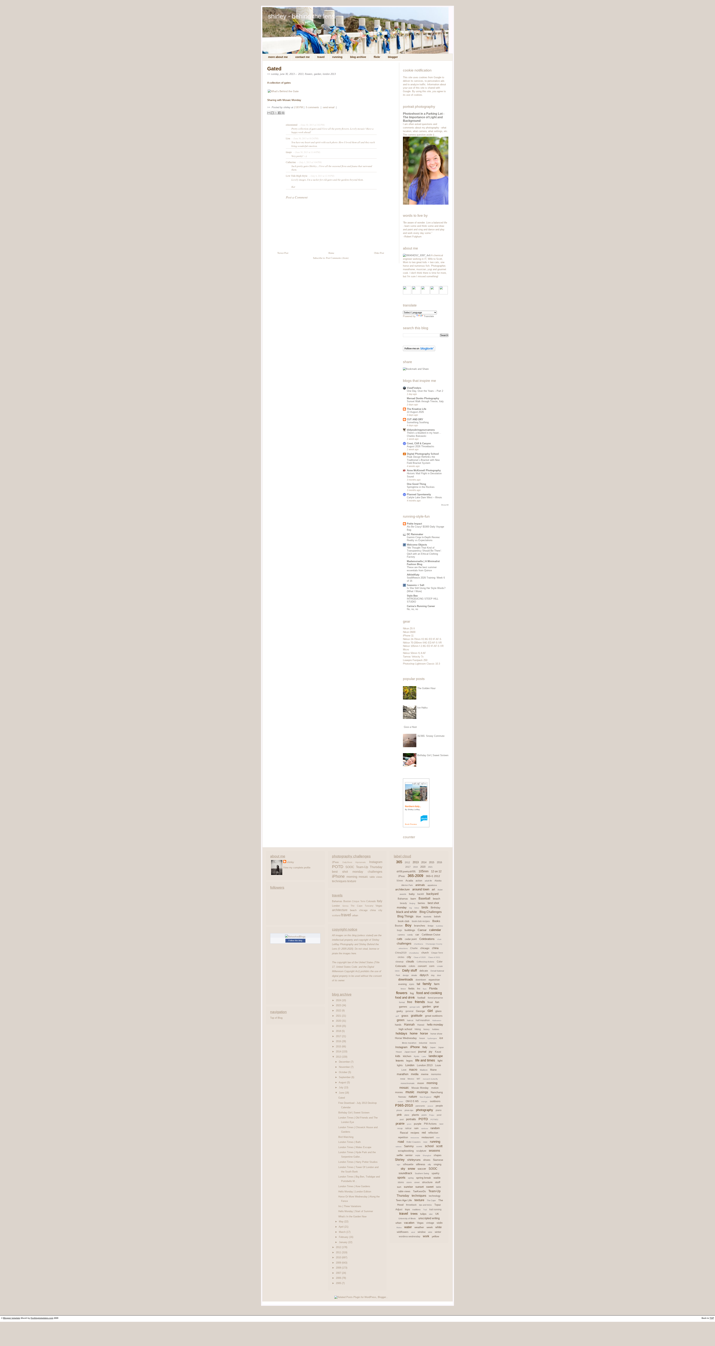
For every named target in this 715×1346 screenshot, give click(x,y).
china (373, 910)
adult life (428, 881)
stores (401, 1182)
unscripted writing (429, 1218)
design (406, 975)
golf (397, 1016)
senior (409, 1155)
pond (439, 1115)
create (440, 966)
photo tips (409, 1110)
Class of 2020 (420, 957)
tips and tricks (425, 1205)
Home (331, 253)
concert (422, 965)
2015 (339, 1046)
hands (398, 1024)
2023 (339, 1005)
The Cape (356, 906)
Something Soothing (418, 422)
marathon (402, 1074)
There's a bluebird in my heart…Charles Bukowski (424, 434)
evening (402, 984)
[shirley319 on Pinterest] (425, 293)
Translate (429, 316)
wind (413, 1232)
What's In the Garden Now (352, 1216)
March (342, 1232)
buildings (410, 930)
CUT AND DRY (415, 419)
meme (424, 1074)
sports (401, 1177)
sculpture (421, 1150)
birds (425, 907)
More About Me (278, 56)
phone (399, 1110)
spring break (423, 1177)
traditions (416, 1209)
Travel (321, 56)
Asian (440, 890)
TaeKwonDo (419, 1191)
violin (440, 1222)
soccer (422, 1168)
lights (400, 1065)
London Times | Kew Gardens (354, 1186)
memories (436, 1074)
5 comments (313, 107)
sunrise (408, 1186)
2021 (339, 1015)
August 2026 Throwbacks (420, 446)
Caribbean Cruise (431, 934)
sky (403, 1168)
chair (439, 939)
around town (420, 889)
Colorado (371, 901)
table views (376, 876)
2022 (339, 1010)
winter (438, 1232)
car (417, 934)
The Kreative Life (416, 409)
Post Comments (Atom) (337, 258)
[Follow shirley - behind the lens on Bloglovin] (419, 350)
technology (435, 1195)
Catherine (291, 162)
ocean (400, 1101)
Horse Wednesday (406, 1038)
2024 (339, 1000)
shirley (290, 862)
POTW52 (434, 1119)
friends (420, 1002)
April (341, 1226)
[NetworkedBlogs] (295, 936)
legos (409, 1060)
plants (415, 1114)
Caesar (422, 930)
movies (399, 1092)
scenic (419, 1146)
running (435, 1141)
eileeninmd (291, 124)
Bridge (430, 926)
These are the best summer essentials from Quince (422, 569)
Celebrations (427, 938)
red (424, 1132)
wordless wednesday (409, 1236)
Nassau (402, 1097)
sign (398, 1165)
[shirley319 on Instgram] (443, 293)
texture (351, 881)
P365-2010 (404, 1105)
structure (427, 1182)
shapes (437, 1155)
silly (429, 1164)
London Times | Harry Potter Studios (358, 1162)
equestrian (434, 979)
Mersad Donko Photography (423, 398)
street (417, 1182)
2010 (339, 1257)
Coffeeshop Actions (425, 962)
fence (403, 989)
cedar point (411, 939)
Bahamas (337, 901)
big (410, 908)
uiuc (431, 1214)
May (341, 1221)
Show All (444, 505)
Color (439, 961)
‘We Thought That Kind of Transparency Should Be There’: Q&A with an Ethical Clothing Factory (424, 552)
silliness (420, 1164)
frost (430, 1002)
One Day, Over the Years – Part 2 (425, 391)
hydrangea (432, 1038)
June (342, 1092)
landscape (436, 1056)
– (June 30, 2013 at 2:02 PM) (311, 124)
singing (437, 1164)
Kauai (438, 1051)
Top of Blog (276, 1017)
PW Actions (430, 1123)
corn (431, 965)
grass (404, 1015)
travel (346, 915)
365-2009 (415, 876)
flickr (377, 56)
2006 (339, 1278)
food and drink (405, 997)
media (414, 1074)
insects (433, 1043)
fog (412, 993)
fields (411, 988)
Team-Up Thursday (369, 867)
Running (337, 56)
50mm (400, 880)
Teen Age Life (404, 1200)
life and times (425, 1060)
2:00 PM (298, 107)
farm (437, 984)
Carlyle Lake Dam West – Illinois (424, 497)
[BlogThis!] (272, 113)
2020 (339, 1020)
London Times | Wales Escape (354, 1147)
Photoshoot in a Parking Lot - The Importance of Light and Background (423, 117)
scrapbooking (406, 1150)
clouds (410, 961)
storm (409, 1182)
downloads (405, 979)
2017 (339, 1036)
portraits (411, 1119)
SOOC (349, 867)
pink (399, 1114)
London (336, 905)
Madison (424, 1070)
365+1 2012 (433, 876)
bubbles (439, 926)
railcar (408, 1128)
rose (425, 1142)
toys (407, 1209)
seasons (434, 1150)
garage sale (415, 1007)
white (438, 1227)
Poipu (431, 1115)
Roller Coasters (413, 1142)
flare (425, 989)
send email (328, 107)
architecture (339, 910)
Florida (433, 988)
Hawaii (420, 1025)
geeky (399, 1011)
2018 (339, 1031)
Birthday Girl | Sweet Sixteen (432, 755)
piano (438, 1110)
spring (411, 1178)
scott (439, 1146)
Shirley (400, 1159)
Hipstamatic (360, 862)
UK (437, 1213)
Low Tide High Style (296, 175)
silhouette (408, 1164)
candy (410, 935)
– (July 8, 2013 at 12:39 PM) (321, 175)
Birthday (435, 907)
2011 (339, 1252)
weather (419, 1227)
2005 (339, 1283)
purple (417, 1123)
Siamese (438, 1159)
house (422, 1038)
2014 (339, 1051)
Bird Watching (345, 1137)
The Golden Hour (426, 688)
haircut (410, 1020)
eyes (411, 984)
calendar (435, 930)
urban (355, 915)
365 (399, 862)
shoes (426, 1159)
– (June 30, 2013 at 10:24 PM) (305, 138)
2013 (300, 74)
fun (437, 1002)
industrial (423, 1043)
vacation (409, 1222)
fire (418, 988)
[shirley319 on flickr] (407, 293)
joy (430, 1051)
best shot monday (347, 871)
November (345, 1067)
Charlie (414, 948)
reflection (433, 1132)
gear (436, 1006)
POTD (337, 867)
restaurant (428, 1137)
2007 (339, 1273)
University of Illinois (407, 1218)
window (421, 1232)
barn (413, 898)
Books (436, 921)
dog (432, 975)
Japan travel (410, 1052)
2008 (339, 1267)
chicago (363, 910)
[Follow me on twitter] (416, 293)
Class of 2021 (434, 957)
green (400, 1020)
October (343, 1072)
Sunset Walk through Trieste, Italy (425, 401)
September (345, 1077)
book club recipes (421, 921)
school (429, 1146)
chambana (418, 944)
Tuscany (369, 906)
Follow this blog (295, 940)
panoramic (420, 1106)
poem (424, 1115)
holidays (401, 1033)
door (439, 975)
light (440, 1060)
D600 (397, 971)
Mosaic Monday (420, 1087)
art (433, 889)
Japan (433, 1047)
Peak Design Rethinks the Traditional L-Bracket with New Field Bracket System (423, 459)
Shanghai (427, 1155)
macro (413, 1069)
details (414, 975)
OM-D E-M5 (412, 1101)
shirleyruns (414, 1159)
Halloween (436, 1020)
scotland (336, 915)
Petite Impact (414, 523)
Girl (430, 1011)
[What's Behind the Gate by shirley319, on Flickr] (283, 91)
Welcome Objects (417, 544)
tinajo (289, 152)
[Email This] (269, 113)
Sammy (409, 1146)
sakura (398, 1146)
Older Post (379, 253)
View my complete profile (296, 867)
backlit (420, 894)
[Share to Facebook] (279, 113)
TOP (712, 1318)
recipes (415, 1132)
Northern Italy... (413, 806)
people (439, 1105)
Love (403, 1070)
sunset (419, 1186)
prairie (400, 1123)
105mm (423, 871)
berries (421, 903)
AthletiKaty (413, 574)
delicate (424, 970)
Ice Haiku (422, 707)
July (341, 1087)
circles (401, 957)
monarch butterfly (430, 1079)
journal (422, 1051)
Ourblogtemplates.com (42, 1318)
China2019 (400, 952)
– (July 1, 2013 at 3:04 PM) (309, 162)
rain (416, 1128)
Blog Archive (358, 56)
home (413, 1033)
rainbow (424, 1128)
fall (418, 984)
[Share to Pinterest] (283, 113)
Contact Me (302, 56)
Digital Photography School (423, 453)
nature (413, 1096)
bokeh (437, 916)
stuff (437, 1182)
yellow (435, 1236)
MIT (418, 1079)
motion (434, 1087)
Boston (347, 901)
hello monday (435, 1024)
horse (424, 1033)
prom (409, 1124)
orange (424, 1101)
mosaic (363, 876)
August (343, 1082)
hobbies (435, 1029)
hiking (418, 1029)
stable (437, 1177)
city (380, 910)
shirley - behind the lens (301, 16)
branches (419, 925)
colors (412, 966)
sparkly (435, 1173)
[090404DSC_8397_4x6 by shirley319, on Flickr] (416, 255)
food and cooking (429, 993)
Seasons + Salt (415, 585)
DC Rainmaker (415, 534)
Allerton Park (407, 885)
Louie (438, 1065)
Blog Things (405, 916)
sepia (417, 1155)
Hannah (409, 1024)
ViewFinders (414, 388)
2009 (339, 1262)
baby (412, 893)
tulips (423, 1213)
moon (420, 1083)
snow (411, 1168)
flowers (308, 74)
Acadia (409, 880)
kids (397, 1056)
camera (401, 935)
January (343, 1242)
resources (415, 1138)
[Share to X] (276, 113)
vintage (430, 1222)
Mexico (411, 1079)
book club (403, 921)
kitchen (407, 1056)
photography (424, 1110)
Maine (433, 1069)
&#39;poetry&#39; (406, 871)
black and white (406, 911)
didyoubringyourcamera (421, 429)
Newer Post (282, 253)
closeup (399, 961)
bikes (416, 908)
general (409, 1011)
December (345, 1061)
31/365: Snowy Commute (430, 736)
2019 (339, 1026)
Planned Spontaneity (419, 494)
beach (353, 910)
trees (414, 1213)
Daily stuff (409, 970)
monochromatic (408, 1083)
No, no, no (412, 609)
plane (406, 1115)
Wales (399, 1227)
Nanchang (437, 1092)
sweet (429, 1186)
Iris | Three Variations (349, 1206)
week (430, 1227)
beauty (403, 903)
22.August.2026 (415, 412)
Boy (408, 925)
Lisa (288, 138)
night (437, 1096)
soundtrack (405, 1173)
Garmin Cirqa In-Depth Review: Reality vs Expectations (423, 539)
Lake (424, 1056)
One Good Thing (416, 484)
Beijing (412, 903)
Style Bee (412, 595)
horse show (436, 1033)
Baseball (424, 898)
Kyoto (416, 1056)
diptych (424, 975)
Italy (379, 901)
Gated (274, 68)
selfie (400, 1155)
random (435, 1128)
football (421, 997)
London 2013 (329, 74)
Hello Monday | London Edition (354, 1191)
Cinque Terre (359, 901)
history (426, 1029)
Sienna (345, 906)
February (344, 1237)
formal (402, 1002)
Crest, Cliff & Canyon (419, 443)
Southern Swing (422, 1173)
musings (422, 1092)
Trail (425, 1210)
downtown (421, 979)
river (438, 1138)
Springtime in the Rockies (421, 487)
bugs (399, 930)
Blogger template (11, 1318)
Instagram (375, 862)
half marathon (423, 1020)
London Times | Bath (349, 1142)
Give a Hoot (410, 727)
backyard (432, 893)
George (420, 1011)
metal (402, 1079)
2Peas (335, 862)
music (410, 1092)
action (419, 880)
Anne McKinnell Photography (424, 470)
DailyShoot (347, 862)
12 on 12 (436, 871)
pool (401, 1119)
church (425, 952)
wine (430, 1232)
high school (405, 1029)
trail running (435, 1209)
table (438, 1187)
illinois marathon (409, 1043)
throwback (411, 1205)
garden (317, 74)
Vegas (379, 905)
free (409, 1002)
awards (403, 894)
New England (425, 1097)
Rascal (404, 1132)
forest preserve (435, 998)
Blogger (393, 56)
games (403, 1006)
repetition (403, 1137)
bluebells (427, 917)
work (426, 1236)
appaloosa (432, 885)
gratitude (416, 1015)
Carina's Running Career (421, 606)
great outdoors (433, 1015)
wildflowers (403, 1232)
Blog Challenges (431, 911)
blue (418, 916)
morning (352, 876)
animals (420, 884)
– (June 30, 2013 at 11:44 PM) (306, 152)
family (427, 984)
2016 (339, 1041)
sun (399, 1186)
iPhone (338, 876)
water (408, 1227)
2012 (339, 1247)
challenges (375, 871)
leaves (400, 1060)
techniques (339, 881)
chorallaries (414, 953)
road (401, 1141)
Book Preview (411, 824)
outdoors (435, 1101)
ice (441, 1038)
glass (438, 1011)
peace (430, 1106)
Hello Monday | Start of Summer (355, 1211)
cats (399, 938)
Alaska (438, 880)
